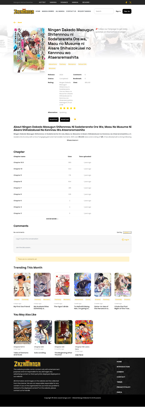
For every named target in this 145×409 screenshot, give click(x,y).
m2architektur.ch (84, 402)
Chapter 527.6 (19, 347)
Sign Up (127, 11)
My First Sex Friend (22, 306)
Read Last (65, 119)
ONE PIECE (79, 355)
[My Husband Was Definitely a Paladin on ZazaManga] (42, 284)
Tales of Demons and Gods (21, 354)
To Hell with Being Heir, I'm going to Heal (81, 308)
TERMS (119, 382)
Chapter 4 (18, 207)
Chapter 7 (18, 188)
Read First (54, 119)
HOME (38, 11)
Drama (97, 300)
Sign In (118, 11)
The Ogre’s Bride (61, 306)
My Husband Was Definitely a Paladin (41, 308)
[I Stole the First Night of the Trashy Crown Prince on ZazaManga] (123, 284)
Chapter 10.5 (19, 162)
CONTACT (121, 377)
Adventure (53, 64)
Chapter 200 (39, 347)
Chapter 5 (18, 201)
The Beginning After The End (63, 354)
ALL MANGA (60, 11)
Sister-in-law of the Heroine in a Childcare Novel (101, 308)
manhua (75, 2)
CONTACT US (71, 11)
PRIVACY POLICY (123, 387)
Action (16, 300)
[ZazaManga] (24, 11)
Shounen (52, 68)
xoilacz (66, 402)
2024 (61, 75)
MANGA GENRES (48, 11)
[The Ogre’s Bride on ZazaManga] (62, 284)
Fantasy (63, 64)
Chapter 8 (18, 181)
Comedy (25, 300)
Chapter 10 (18, 169)
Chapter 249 (59, 347)
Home (119, 361)
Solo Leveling (40, 353)
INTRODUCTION (123, 367)
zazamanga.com (64, 398)
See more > (86, 2)
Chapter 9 (18, 175)
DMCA (119, 392)
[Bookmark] (75, 119)
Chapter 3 (18, 213)
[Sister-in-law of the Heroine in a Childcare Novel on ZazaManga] (102, 284)
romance (64, 2)
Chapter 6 (18, 194)
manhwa (53, 2)
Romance (72, 64)
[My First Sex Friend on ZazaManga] (22, 284)
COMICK (120, 372)
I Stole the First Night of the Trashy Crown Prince (122, 308)
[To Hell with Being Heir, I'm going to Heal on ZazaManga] (82, 284)
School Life (82, 64)
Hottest (42, 2)
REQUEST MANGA (84, 11)
